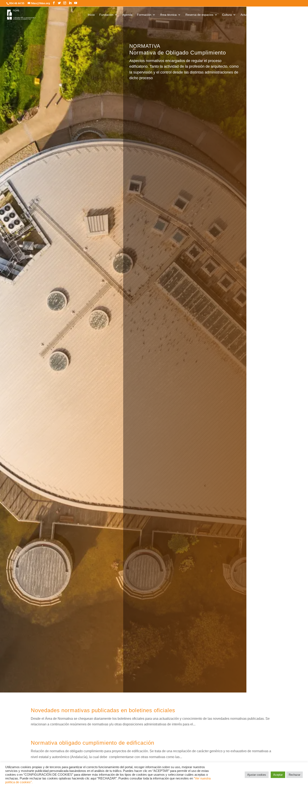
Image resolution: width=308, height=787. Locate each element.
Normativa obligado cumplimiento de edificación (92, 743)
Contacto (265, 14)
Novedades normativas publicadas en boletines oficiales (103, 710)
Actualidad (247, 14)
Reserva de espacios (199, 14)
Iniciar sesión (284, 14)
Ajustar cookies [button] (256, 774)
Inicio (91, 14)
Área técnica (168, 14)
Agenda (127, 14)
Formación (144, 14)
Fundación (106, 14)
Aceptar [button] (278, 774)
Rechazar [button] (294, 774)
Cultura (227, 14)
